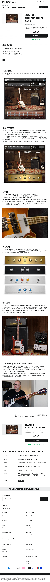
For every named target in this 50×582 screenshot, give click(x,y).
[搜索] (38, 1)
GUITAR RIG (22, 250)
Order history (29, 520)
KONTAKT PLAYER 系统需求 (25, 475)
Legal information (6, 532)
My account (28, 518)
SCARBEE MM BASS (10, 371)
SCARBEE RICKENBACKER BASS (13, 7)
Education (4, 530)
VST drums (4, 556)
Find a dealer (29, 522)
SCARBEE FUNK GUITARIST (31, 369)
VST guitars (5, 554)
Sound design (29, 558)
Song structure (29, 561)
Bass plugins (5, 549)
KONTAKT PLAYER (25, 459)
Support (4, 522)
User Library (28, 532)
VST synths (5, 551)
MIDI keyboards (5, 546)
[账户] (40, 1)
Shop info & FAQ (29, 515)
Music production (30, 549)
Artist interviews (29, 544)
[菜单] (46, 1)
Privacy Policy (10, 580)
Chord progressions (30, 563)
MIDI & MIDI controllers (31, 554)
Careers (4, 525)
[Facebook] (3, 508)
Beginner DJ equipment (31, 551)
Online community (30, 530)
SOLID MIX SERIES (7, 252)
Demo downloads (30, 534)
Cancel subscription (30, 527)
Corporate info (5, 518)
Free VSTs (4, 542)
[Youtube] (7, 508)
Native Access (29, 525)
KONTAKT (35, 459)
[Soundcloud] (9, 508)
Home (3, 5)
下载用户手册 (21, 480)
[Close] (48, 577)
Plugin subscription (6, 558)
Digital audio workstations (32, 556)
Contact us (5, 520)
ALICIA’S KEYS (42, 369)
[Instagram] (5, 508)
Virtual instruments (6, 544)
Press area (4, 527)
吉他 (7, 5)
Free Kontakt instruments (31, 542)
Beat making (28, 546)
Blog (3, 515)
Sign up (44, 498)
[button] (16, 60)
